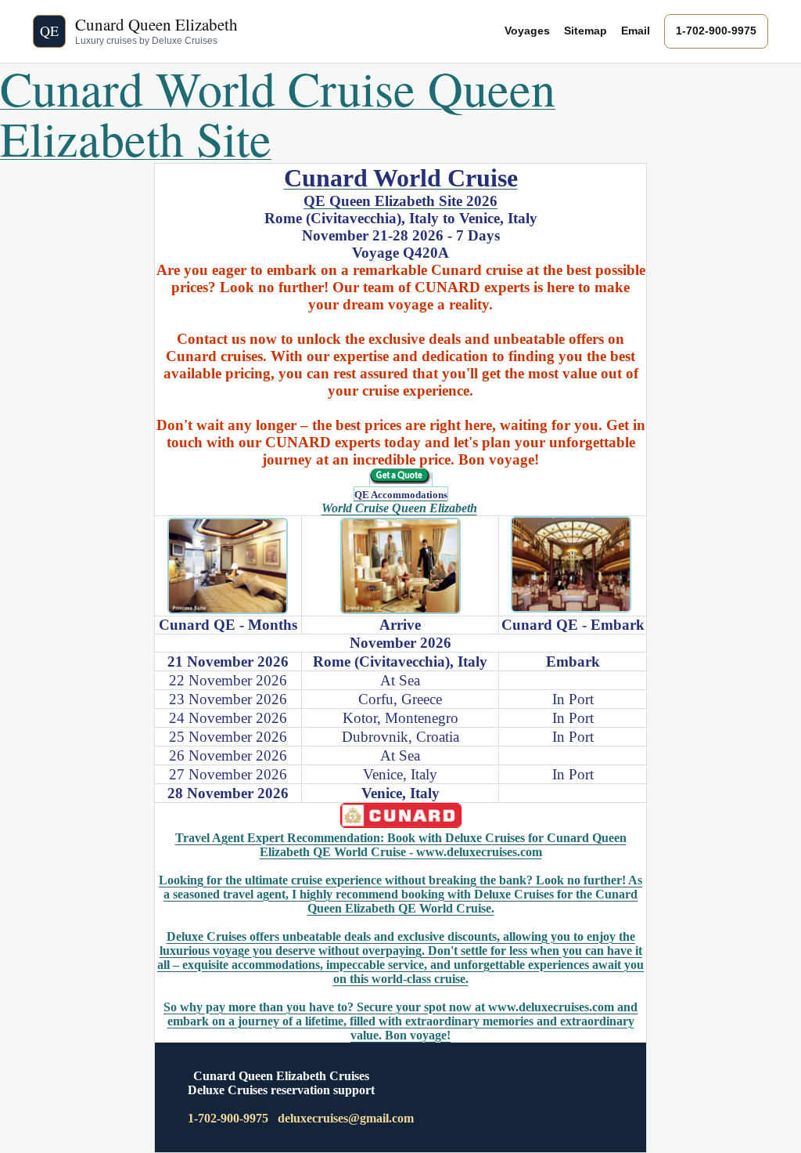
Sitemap (585, 30)
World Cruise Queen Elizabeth (399, 508)
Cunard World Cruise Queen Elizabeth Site (277, 113)
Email (635, 30)
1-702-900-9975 (716, 30)
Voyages (527, 30)
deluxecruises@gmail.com (346, 1118)
